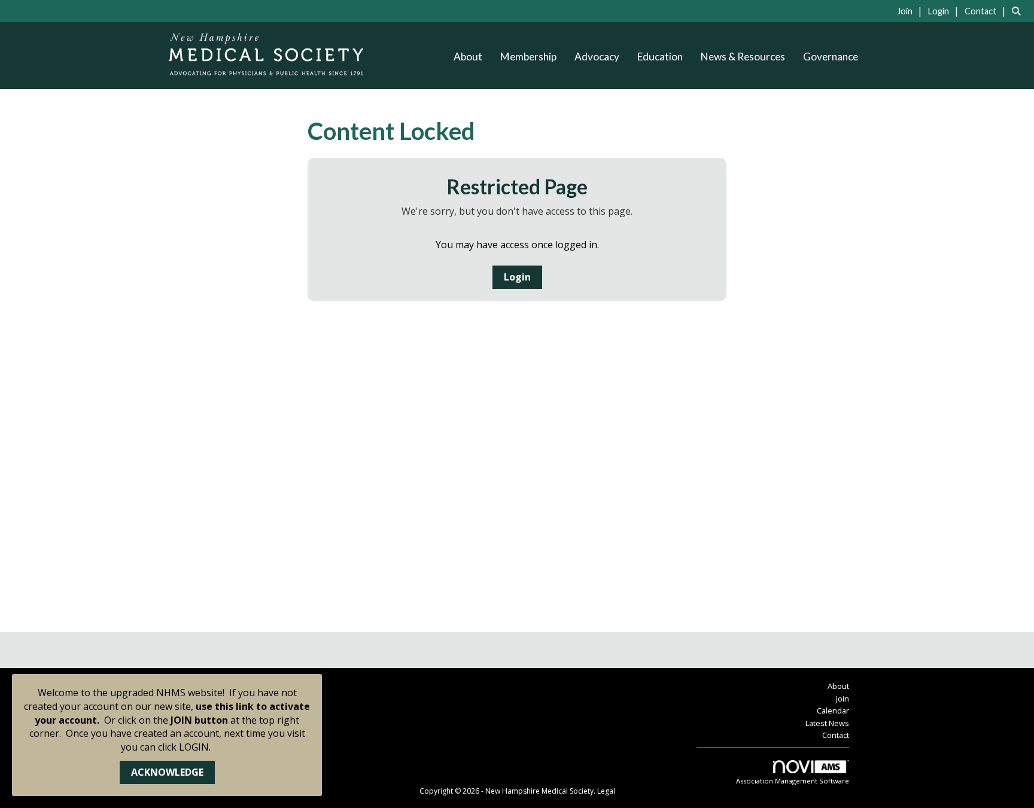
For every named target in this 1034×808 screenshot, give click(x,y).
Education (660, 56)
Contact (835, 735)
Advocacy (596, 56)
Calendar (833, 710)
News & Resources (743, 56)
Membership (528, 56)
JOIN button (199, 720)
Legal (606, 791)
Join (842, 698)
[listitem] (911, 10)
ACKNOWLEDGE (167, 772)
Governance (830, 56)
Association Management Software (792, 780)
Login (517, 276)
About (468, 56)
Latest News (827, 723)
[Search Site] (1018, 10)
